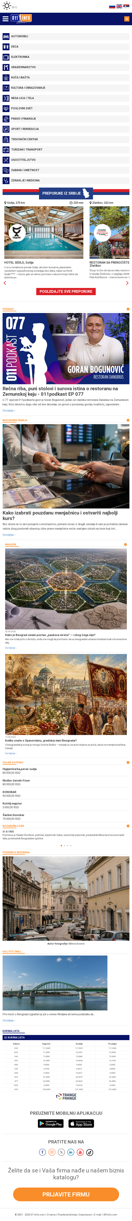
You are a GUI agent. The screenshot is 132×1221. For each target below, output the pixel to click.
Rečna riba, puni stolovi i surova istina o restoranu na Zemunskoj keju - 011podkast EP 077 (60, 391)
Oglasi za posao (13, 762)
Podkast (8, 309)
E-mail (97, 1214)
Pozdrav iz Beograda (16, 852)
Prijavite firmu (66, 1194)
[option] (66, 835)
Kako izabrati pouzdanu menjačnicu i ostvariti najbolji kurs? (60, 515)
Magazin (10, 544)
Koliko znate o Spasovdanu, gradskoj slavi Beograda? (41, 740)
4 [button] (70, 845)
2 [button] (64, 845)
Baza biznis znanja (15, 420)
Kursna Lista (11, 1031)
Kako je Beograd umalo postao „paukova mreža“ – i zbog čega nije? (50, 635)
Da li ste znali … (13, 951)
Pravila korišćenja (67, 1214)
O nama (51, 1214)
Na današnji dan (13, 826)
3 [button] (67, 845)
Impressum (85, 1214)
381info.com (110, 1214)
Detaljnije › (9, 410)
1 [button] (61, 845)
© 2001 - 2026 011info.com (30, 1214)
